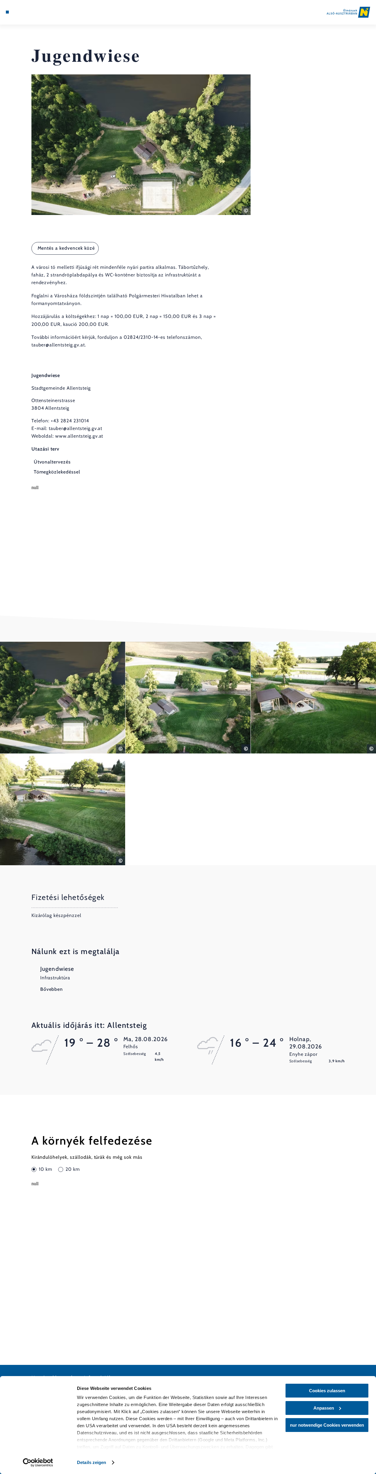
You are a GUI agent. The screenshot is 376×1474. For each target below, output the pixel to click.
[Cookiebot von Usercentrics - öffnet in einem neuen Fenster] (38, 1462)
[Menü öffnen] (7, 12)
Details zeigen (91, 1462)
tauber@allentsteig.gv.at (75, 428)
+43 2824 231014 (70, 420)
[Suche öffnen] (34, 12)
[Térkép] (20, 12)
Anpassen (323, 1407)
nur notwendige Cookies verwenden (327, 1425)
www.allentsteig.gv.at (79, 436)
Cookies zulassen (327, 1390)
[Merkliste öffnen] (27, 12)
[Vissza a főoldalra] (348, 12)
